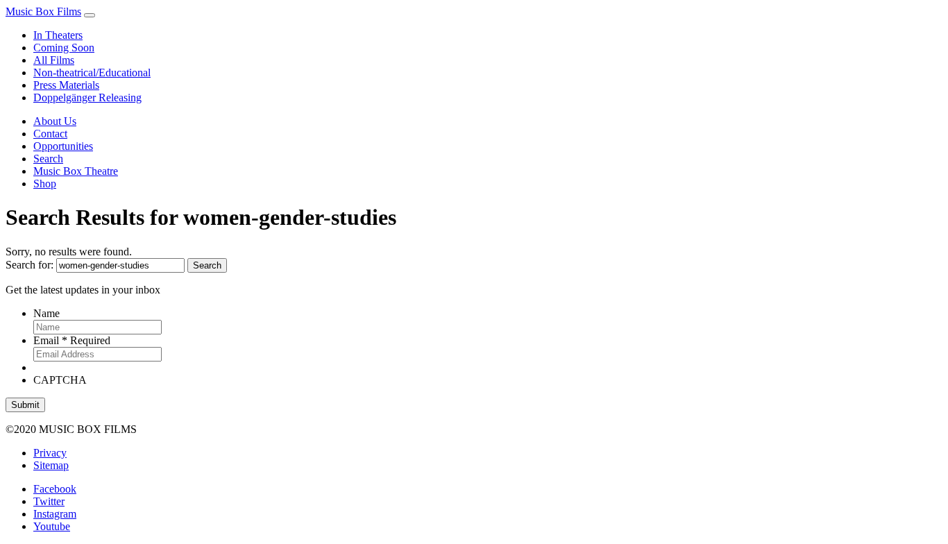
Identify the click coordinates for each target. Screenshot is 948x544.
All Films (53, 60)
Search (48, 158)
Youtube (51, 526)
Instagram (54, 514)
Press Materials (66, 85)
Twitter (49, 501)
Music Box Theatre (75, 171)
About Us (54, 121)
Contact (50, 133)
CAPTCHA (60, 380)
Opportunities (63, 146)
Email (71, 340)
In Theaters (58, 35)
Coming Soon (63, 47)
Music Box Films (43, 11)
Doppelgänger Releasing (87, 97)
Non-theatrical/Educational (92, 72)
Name (46, 313)
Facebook (54, 489)
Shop (44, 183)
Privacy (50, 453)
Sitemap (51, 465)
